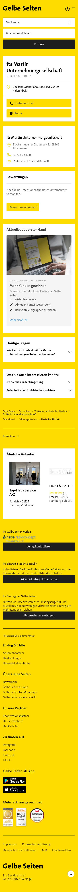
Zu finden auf (13, 737)
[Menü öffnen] (73, 8)
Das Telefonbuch (13, 721)
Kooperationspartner (16, 716)
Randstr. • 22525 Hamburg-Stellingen (22, 497)
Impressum (10, 844)
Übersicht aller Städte (16, 663)
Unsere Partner (14, 708)
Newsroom (10, 682)
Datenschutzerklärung (36, 844)
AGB (44, 850)
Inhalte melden (61, 850)
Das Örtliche (10, 726)
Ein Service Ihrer (17, 877)
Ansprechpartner (13, 653)
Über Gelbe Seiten (17, 674)
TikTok (7, 760)
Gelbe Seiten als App (15, 687)
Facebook (9, 750)
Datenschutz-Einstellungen (19, 850)
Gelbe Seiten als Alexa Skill (19, 697)
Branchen (9, 436)
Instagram (9, 745)
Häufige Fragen (12, 658)
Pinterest (8, 755)
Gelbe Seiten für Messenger (20, 692)
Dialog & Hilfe (14, 645)
